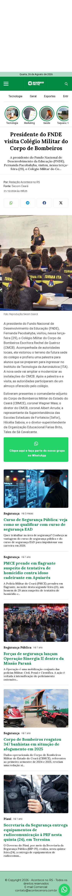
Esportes (49, 96)
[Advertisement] (36, 36)
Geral (33, 96)
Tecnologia (15, 96)
